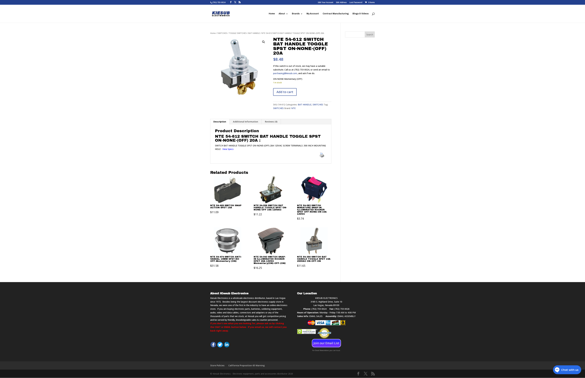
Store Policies (217, 365)
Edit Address (341, 3)
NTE (293, 108)
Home (272, 14)
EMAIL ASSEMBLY (346, 316)
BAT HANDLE (254, 33)
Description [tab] (219, 121)
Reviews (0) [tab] (271, 121)
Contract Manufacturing (336, 14)
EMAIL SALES (316, 316)
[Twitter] (220, 344)
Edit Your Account (325, 3)
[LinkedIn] (226, 344)
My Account (313, 14)
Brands (296, 14)
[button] (263, 42)
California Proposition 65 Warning (246, 365)
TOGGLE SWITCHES (238, 33)
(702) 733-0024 (318, 308)
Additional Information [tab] (245, 121)
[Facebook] (213, 344)
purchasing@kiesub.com (285, 73)
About (282, 14)
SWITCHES (222, 33)
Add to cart (285, 92)
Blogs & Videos (361, 14)
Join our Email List (326, 343)
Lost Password (355, 3)
